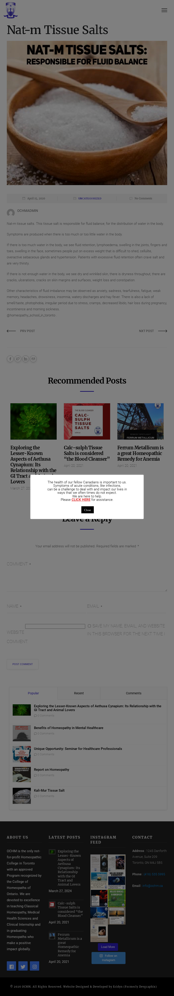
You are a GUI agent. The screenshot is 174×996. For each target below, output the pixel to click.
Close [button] (87, 509)
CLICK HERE (81, 500)
